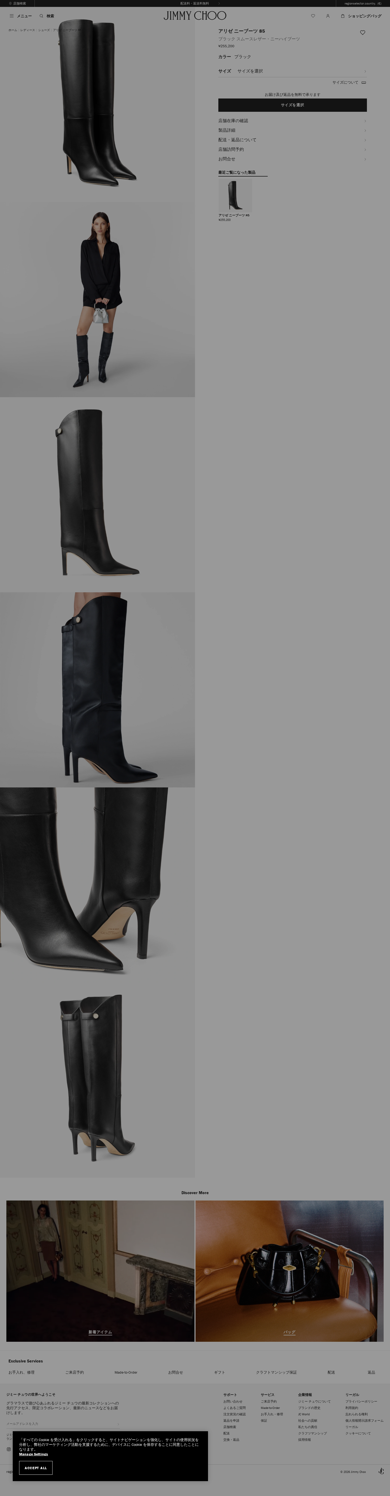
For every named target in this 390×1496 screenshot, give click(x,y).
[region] (110, 1456)
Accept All (36, 1467)
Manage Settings (33, 1454)
